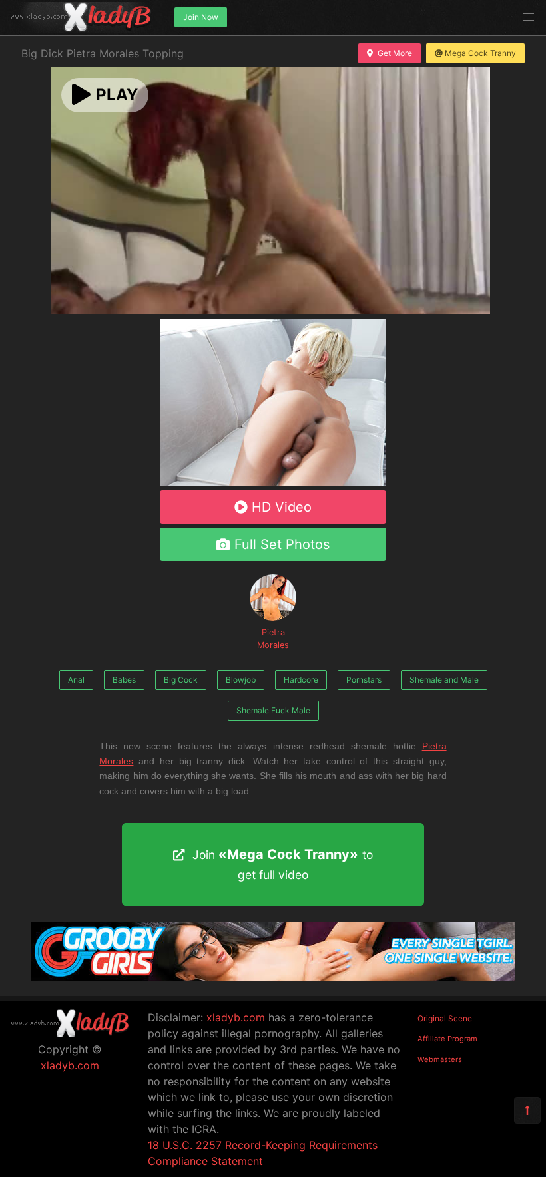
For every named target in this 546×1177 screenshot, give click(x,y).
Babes (124, 680)
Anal (76, 680)
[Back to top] (527, 1110)
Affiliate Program (447, 1038)
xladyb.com (70, 1065)
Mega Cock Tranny (480, 53)
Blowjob (241, 680)
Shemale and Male (444, 680)
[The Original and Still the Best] (273, 977)
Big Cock (181, 680)
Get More (395, 53)
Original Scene (444, 1018)
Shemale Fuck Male (273, 710)
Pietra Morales (273, 638)
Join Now (200, 17)
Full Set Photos (282, 544)
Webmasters (439, 1059)
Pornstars (364, 680)
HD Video (282, 507)
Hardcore (301, 680)
